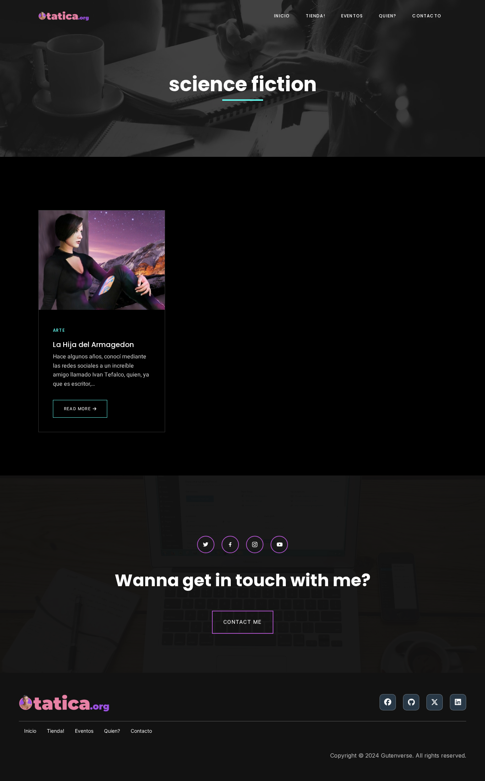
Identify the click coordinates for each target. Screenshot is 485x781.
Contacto (426, 16)
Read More (78, 412)
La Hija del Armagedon (93, 345)
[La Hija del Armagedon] (102, 260)
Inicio (282, 16)
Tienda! (315, 16)
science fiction (243, 84)
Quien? (387, 16)
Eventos (352, 16)
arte (59, 330)
